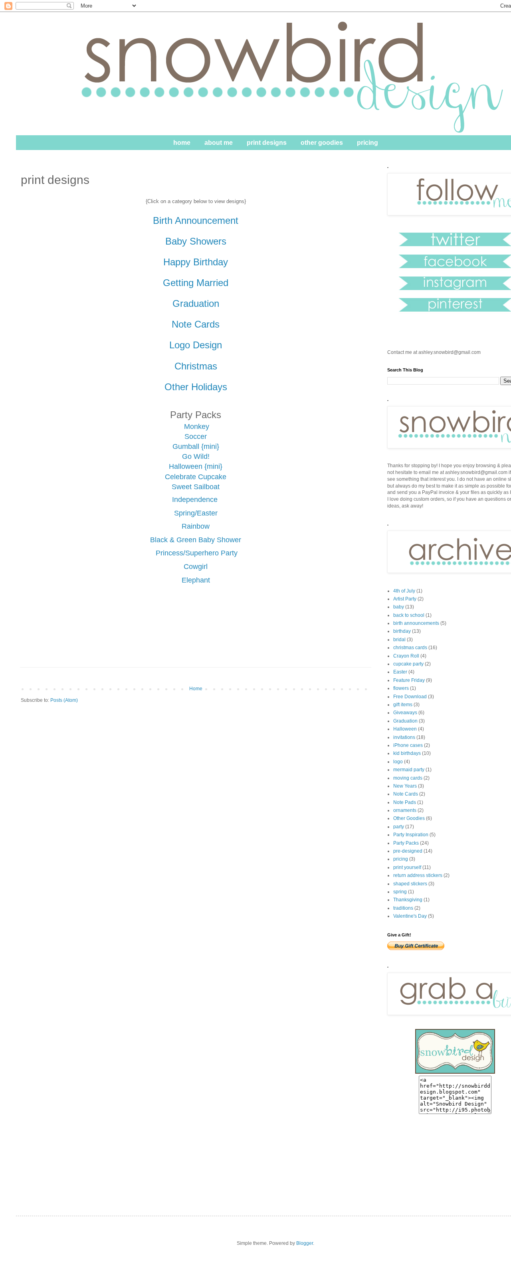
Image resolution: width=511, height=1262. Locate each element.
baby (398, 607)
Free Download (410, 696)
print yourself (407, 867)
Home (195, 688)
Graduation (405, 721)
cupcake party (408, 664)
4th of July (404, 591)
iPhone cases (408, 745)
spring (400, 892)
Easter (400, 672)
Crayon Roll (406, 656)
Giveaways (405, 712)
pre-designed (407, 851)
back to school (408, 615)
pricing (367, 142)
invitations (404, 737)
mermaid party (408, 769)
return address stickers (417, 875)
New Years (405, 786)
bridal (399, 639)
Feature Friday (409, 680)
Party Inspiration (410, 834)
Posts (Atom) (64, 700)
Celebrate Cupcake (195, 477)
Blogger (304, 1243)
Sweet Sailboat (196, 487)
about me (218, 142)
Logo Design (195, 345)
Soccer (195, 436)
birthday (402, 631)
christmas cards (410, 647)
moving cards (407, 778)
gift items (402, 704)
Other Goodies (409, 818)
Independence (196, 500)
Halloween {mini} (195, 466)
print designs (267, 142)
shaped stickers (410, 884)
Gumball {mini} (195, 446)
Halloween (405, 729)
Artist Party (404, 599)
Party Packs (406, 843)
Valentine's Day (410, 916)
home (181, 142)
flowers (401, 688)
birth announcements (416, 623)
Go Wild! (196, 456)
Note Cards (405, 794)
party (398, 826)
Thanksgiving (407, 900)
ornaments (404, 810)
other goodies (322, 142)
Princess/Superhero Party (196, 553)
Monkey (196, 427)
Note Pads (404, 802)
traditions (403, 908)
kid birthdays (407, 753)
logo (398, 761)
